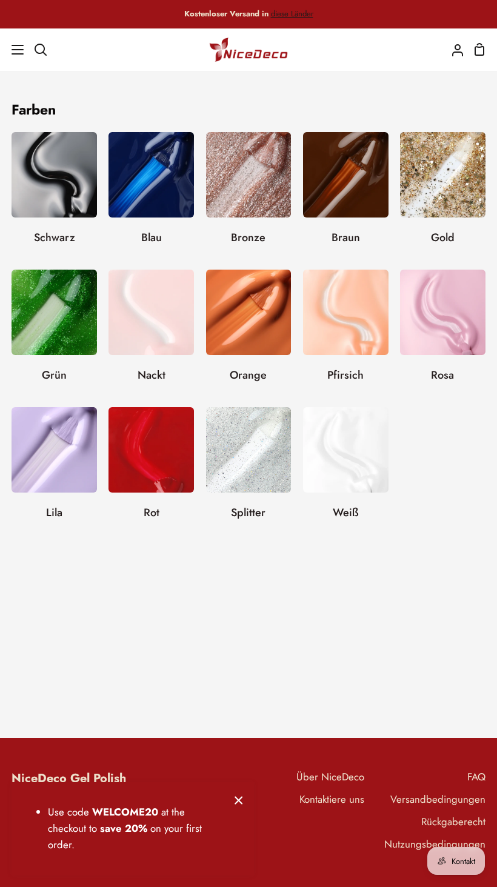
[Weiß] (346, 470)
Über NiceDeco (330, 776)
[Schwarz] (54, 195)
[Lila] (54, 470)
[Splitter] (249, 470)
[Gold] (442, 195)
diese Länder (292, 13)
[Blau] (151, 195)
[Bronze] (249, 195)
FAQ (476, 776)
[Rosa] (442, 333)
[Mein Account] (453, 49)
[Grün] (54, 333)
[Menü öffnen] (12, 49)
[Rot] (151, 470)
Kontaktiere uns (331, 799)
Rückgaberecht (453, 821)
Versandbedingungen (437, 799)
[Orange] (249, 333)
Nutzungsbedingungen (434, 844)
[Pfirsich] (346, 333)
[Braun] (346, 195)
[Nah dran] (239, 799)
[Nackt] (151, 333)
